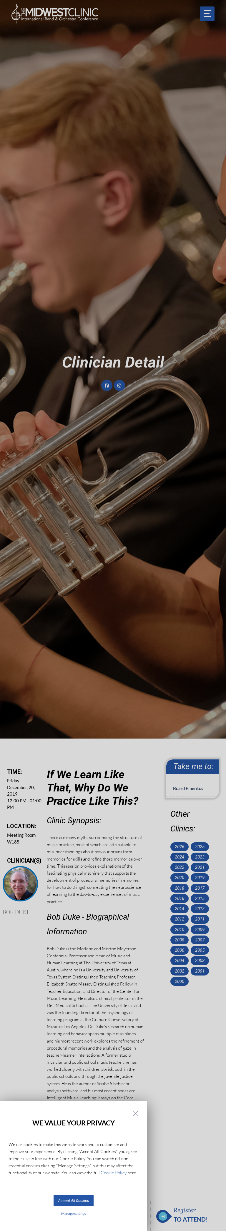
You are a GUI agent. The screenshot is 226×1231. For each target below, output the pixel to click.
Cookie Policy (114, 1172)
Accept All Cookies (73, 1200)
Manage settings (73, 1213)
